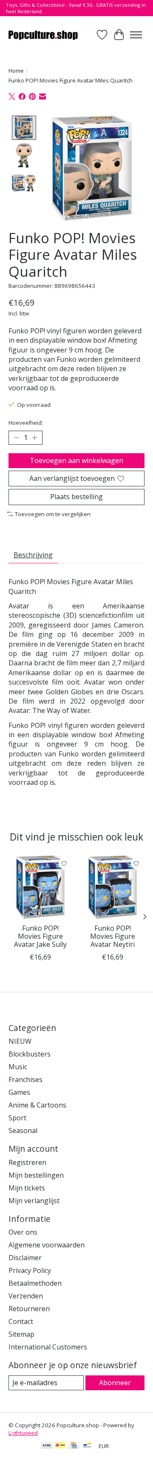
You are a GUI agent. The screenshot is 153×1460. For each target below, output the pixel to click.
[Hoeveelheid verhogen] (34, 437)
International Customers (47, 1347)
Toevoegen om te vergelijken (53, 514)
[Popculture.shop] (43, 35)
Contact (20, 1321)
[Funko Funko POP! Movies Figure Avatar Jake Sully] (40, 887)
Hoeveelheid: (25, 422)
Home (16, 70)
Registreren (27, 1162)
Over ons (22, 1232)
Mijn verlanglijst (34, 1200)
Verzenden (25, 1296)
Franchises (25, 1079)
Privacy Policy (29, 1270)
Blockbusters (29, 1054)
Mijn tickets (26, 1188)
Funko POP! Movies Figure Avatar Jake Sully (40, 936)
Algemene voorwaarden (46, 1245)
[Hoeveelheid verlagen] (16, 437)
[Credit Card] (73, 1446)
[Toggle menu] (136, 34)
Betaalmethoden (35, 1283)
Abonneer (115, 1382)
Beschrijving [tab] (33, 555)
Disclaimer (25, 1257)
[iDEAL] (60, 1446)
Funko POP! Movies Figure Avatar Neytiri (112, 936)
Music (17, 1066)
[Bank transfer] (46, 1446)
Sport (17, 1117)
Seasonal (22, 1130)
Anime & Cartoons (37, 1105)
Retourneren (29, 1308)
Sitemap (21, 1334)
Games (19, 1092)
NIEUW (19, 1041)
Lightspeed (23, 1433)
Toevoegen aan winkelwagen (76, 460)
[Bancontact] (87, 1446)
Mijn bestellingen (36, 1175)
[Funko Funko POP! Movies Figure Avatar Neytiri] (112, 887)
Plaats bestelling (76, 496)
